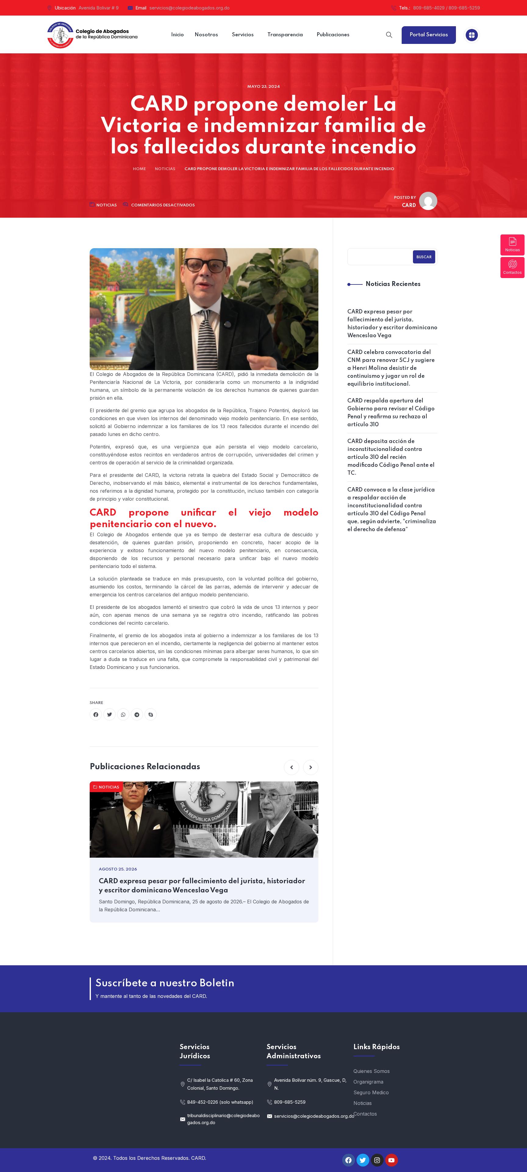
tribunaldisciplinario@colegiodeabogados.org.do (223, 1119)
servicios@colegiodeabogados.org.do (189, 8)
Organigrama (368, 1082)
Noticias (512, 250)
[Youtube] (391, 1160)
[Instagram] (377, 1160)
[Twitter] (363, 1160)
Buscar (424, 257)
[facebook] (96, 714)
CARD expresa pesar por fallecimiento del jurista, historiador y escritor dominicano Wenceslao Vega (202, 886)
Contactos (512, 272)
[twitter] (109, 714)
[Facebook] (348, 1160)
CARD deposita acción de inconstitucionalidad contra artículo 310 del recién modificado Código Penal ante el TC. (391, 457)
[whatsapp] (123, 714)
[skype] (151, 714)
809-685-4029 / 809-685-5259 (446, 8)
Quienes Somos (371, 1071)
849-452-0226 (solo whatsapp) (220, 1102)
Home (139, 169)
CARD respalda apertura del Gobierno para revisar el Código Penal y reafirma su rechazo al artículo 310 (391, 412)
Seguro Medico (371, 1092)
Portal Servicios (429, 35)
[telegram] (137, 714)
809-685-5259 (290, 1102)
